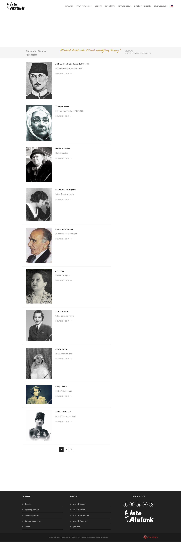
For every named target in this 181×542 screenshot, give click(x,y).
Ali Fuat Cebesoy (63, 412)
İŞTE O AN (98, 6)
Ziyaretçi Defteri (32, 510)
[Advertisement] (90, 29)
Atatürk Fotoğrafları (81, 515)
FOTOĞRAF (110, 6)
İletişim (28, 504)
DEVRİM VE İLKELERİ (142, 6)
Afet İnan (59, 271)
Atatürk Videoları (80, 521)
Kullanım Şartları (32, 515)
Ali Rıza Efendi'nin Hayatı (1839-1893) (72, 64)
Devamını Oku (62, 73)
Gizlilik (27, 527)
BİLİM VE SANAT (161, 6)
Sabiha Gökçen (62, 311)
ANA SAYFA (69, 6)
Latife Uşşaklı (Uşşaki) (65, 189)
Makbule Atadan (62, 149)
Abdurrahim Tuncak (64, 229)
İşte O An (76, 527)
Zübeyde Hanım (62, 106)
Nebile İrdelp (61, 349)
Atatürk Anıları (79, 510)
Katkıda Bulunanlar (33, 521)
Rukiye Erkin (61, 386)
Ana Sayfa (129, 51)
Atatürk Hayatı (79, 504)
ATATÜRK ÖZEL (124, 6)
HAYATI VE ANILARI (83, 6)
